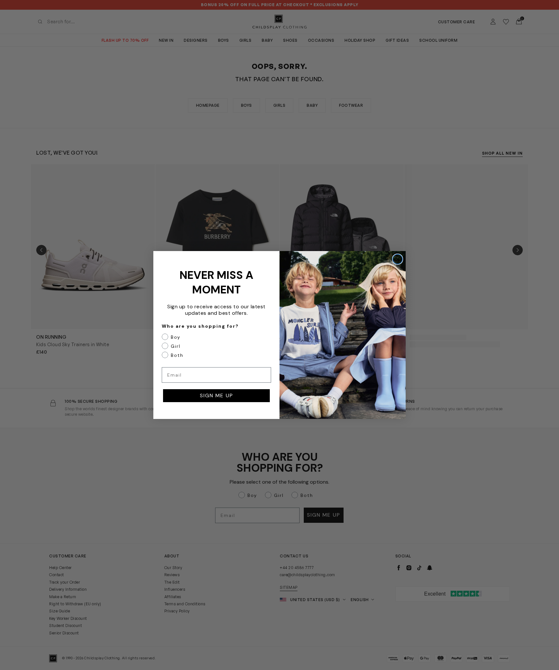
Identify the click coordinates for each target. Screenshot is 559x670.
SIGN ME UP (216, 395)
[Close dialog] (397, 259)
